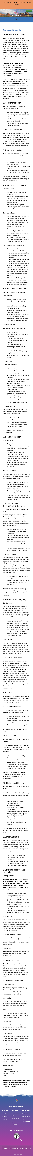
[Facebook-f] (12, 1154)
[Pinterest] (15, 1154)
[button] (16, 19)
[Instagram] (18, 1154)
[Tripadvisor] (21, 1154)
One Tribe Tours (16, 1107)
